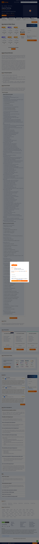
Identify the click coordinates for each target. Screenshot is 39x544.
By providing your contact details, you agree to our (19, 279)
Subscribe (19, 280)
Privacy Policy (20, 279)
